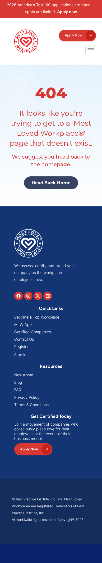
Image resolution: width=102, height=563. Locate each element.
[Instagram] (28, 296)
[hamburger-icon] (90, 49)
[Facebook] (18, 296)
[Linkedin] (47, 296)
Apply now (67, 11)
